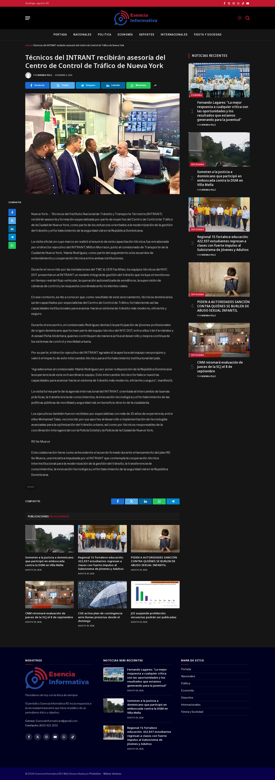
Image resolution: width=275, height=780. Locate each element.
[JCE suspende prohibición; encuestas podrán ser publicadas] (155, 594)
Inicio (28, 45)
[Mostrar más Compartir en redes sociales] (155, 85)
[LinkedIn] (12, 228)
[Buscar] (247, 18)
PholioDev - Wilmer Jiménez (105, 773)
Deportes (146, 34)
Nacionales (82, 34)
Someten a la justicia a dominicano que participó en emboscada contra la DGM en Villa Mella (49, 561)
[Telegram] (12, 237)
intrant (30, 486)
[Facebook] (12, 212)
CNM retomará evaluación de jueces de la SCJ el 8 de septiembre (49, 615)
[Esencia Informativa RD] (137, 18)
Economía (125, 34)
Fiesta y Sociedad (207, 34)
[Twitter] (12, 220)
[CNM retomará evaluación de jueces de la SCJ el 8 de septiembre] (49, 594)
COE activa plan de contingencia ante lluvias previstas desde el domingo (100, 617)
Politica (104, 34)
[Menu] (27, 18)
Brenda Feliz (45, 75)
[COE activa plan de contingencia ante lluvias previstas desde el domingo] (102, 594)
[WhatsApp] (12, 245)
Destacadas (197, 164)
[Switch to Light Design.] (239, 18)
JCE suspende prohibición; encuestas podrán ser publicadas (153, 615)
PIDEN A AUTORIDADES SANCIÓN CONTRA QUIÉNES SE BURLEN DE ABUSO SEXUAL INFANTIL (154, 561)
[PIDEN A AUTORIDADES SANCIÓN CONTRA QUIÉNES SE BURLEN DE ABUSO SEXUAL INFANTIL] (155, 538)
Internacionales (174, 34)
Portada (60, 34)
